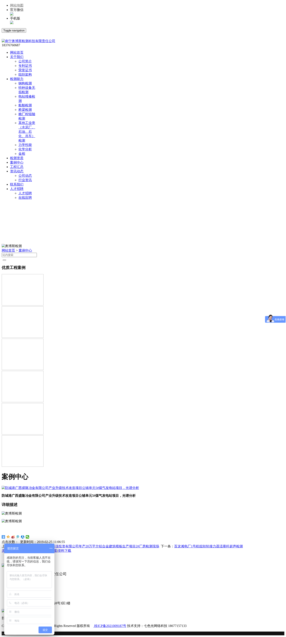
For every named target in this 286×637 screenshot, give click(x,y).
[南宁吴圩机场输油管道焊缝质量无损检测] (23, 401)
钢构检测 (25, 83)
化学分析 (25, 149)
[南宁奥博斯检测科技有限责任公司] (28, 41)
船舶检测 (25, 105)
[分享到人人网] (22, 537)
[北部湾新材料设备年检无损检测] (23, 465)
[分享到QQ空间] (8, 537)
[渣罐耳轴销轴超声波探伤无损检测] (23, 433)
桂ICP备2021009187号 (109, 626)
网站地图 (16, 5)
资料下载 (64, 550)
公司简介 (25, 61)
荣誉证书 (25, 70)
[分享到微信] (27, 537)
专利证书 (25, 65)
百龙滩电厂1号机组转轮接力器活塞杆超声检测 (208, 546)
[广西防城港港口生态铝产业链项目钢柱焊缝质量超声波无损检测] (23, 304)
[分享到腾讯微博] (18, 537)
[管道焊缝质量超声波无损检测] (23, 336)
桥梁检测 (25, 109)
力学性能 (25, 145)
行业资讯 (25, 180)
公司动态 (25, 175)
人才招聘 (25, 193)
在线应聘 (25, 197)
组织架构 (25, 74)
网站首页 (8, 250)
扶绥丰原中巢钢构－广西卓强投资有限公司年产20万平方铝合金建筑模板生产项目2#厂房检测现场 (87, 546)
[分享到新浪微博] (13, 537)
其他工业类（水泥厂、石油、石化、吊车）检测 (26, 131)
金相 (21, 153)
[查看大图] (70, 488)
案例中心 (25, 250)
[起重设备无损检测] (23, 369)
